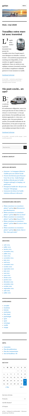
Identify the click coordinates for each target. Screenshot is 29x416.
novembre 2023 (8, 258)
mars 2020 (7, 275)
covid (25, 136)
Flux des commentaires (11, 351)
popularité (9, 138)
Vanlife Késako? (7, 402)
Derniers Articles (7, 395)
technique (7, 323)
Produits (5, 399)
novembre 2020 (8, 264)
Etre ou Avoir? (21, 214)
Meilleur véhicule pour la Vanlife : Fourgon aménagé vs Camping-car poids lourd (14, 182)
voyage (20, 136)
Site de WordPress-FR (10, 353)
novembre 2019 (8, 284)
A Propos (5, 406)
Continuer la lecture (8, 75)
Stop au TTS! (21, 219)
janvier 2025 (7, 249)
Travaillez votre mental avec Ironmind (14, 33)
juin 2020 (7, 271)
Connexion (7, 347)
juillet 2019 (7, 293)
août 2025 (7, 245)
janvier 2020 (7, 280)
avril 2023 (7, 262)
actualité (12, 136)
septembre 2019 (9, 288)
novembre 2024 (8, 251)
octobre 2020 (8, 266)
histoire (6, 310)
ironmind (18, 80)
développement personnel (9, 80)
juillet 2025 (7, 247)
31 (25, 384)
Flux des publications (10, 349)
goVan (5, 6)
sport (5, 318)
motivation (12, 79)
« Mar (7, 387)
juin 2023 (7, 260)
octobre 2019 (8, 286)
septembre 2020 (9, 269)
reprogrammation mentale (9, 82)
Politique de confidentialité (13, 411)
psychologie (19, 79)
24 (25, 380)
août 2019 (7, 290)
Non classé (7, 314)
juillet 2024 (7, 253)
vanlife (16, 136)
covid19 (4, 138)
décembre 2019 (8, 282)
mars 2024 (7, 256)
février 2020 (7, 277)
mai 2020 (7, 273)
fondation (7, 308)
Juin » (22, 387)
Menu (24, 5)
